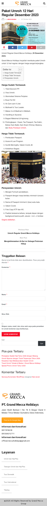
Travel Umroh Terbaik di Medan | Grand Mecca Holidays (21, 363)
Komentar (6, 267)
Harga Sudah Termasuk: (13, 72)
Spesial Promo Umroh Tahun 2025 (14, 366)
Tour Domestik (9, 474)
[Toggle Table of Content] (19, 69)
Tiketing (6, 490)
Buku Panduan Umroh (17, 127)
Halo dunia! (36, 377)
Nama (4, 294)
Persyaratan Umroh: (11, 78)
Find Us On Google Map (12, 420)
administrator (11, 19)
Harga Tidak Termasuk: (12, 75)
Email (4, 304)
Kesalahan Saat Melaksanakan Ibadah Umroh (17, 361)
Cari (3, 340)
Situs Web (5, 314)
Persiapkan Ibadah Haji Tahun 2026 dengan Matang (20, 356)
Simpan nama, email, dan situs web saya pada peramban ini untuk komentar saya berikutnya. (23, 327)
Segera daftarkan (8, 219)
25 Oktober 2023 (26, 19)
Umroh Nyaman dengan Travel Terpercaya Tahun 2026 (21, 358)
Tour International (10, 482)
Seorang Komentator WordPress (13, 377)
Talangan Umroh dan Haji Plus (14, 466)
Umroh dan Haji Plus (11, 459)
